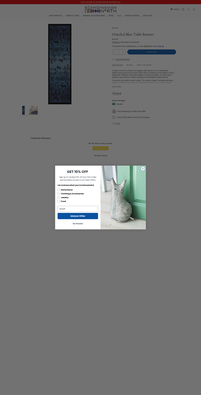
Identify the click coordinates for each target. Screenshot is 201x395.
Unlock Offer (77, 216)
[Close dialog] (143, 169)
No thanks (78, 223)
